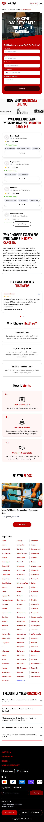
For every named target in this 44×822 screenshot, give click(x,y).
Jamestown (21, 634)
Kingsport (5, 642)
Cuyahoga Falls (22, 583)
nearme (4, 10)
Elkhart (33, 587)
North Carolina (15, 10)
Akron (4, 541)
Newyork (20, 676)
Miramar (34, 659)
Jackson (34, 630)
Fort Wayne (21, 600)
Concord (34, 579)
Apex (3, 545)
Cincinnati (21, 570)
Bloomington (22, 553)
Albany (19, 541)
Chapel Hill (5, 566)
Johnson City (6, 638)
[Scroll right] (41, 497)
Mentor (34, 655)
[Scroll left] (2, 497)
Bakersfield (6, 549)
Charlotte (20, 566)
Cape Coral (6, 562)
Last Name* (7, 55)
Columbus (5, 579)
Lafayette (20, 647)
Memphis (20, 655)
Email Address (8, 62)
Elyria (19, 592)
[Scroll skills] (39, 148)
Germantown (6, 613)
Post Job (34, 3)
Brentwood (35, 553)
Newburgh (35, 672)
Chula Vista (6, 570)
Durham (20, 587)
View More (22, 224)
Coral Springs (6, 583)
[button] (22, 145)
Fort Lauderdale (7, 600)
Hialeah (4, 621)
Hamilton (5, 617)
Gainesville (35, 604)
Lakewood (5, 651)
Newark (20, 672)
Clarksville (34, 570)
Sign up (36, 793)
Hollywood (35, 621)
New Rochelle (6, 676)
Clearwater (6, 575)
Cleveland (20, 575)
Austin (33, 545)
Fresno (19, 604)
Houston (5, 626)
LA (3, 647)
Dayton (4, 587)
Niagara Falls (35, 676)
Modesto (20, 664)
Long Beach (35, 651)
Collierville (35, 575)
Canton (34, 558)
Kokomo (34, 642)
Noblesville (5, 681)
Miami (4, 659)
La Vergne (20, 651)
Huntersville (21, 626)
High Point (21, 621)
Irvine (4, 630)
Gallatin (4, 609)
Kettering (34, 638)
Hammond (21, 617)
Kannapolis (21, 638)
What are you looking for (10, 76)
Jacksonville (6, 634)
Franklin (34, 600)
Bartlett (20, 549)
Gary (19, 609)
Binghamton (6, 553)
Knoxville (20, 642)
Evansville (34, 592)
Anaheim (34, 541)
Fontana (34, 596)
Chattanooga (36, 566)
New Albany (6, 672)
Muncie (4, 668)
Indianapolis (35, 626)
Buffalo (4, 558)
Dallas (33, 583)
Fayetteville (6, 596)
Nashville (34, 668)
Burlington (21, 558)
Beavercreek (35, 549)
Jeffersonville (36, 634)
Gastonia (34, 609)
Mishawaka (6, 664)
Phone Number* (8, 69)
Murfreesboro (22, 668)
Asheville (20, 545)
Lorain (4, 655)
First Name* (7, 48)
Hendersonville (36, 617)
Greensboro (21, 613)
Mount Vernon (36, 664)
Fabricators (27, 10)
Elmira (4, 592)
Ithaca (19, 630)
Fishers (19, 596)
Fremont (5, 604)
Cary (33, 562)
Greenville (35, 613)
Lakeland (34, 647)
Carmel (20, 562)
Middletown (21, 659)
